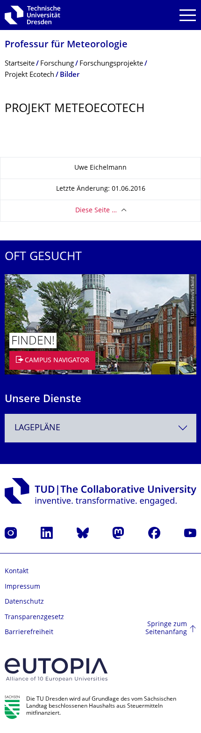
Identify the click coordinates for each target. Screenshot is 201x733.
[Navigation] (187, 15)
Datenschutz (24, 602)
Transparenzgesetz (34, 617)
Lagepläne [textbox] (37, 428)
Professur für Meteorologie (66, 45)
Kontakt (17, 571)
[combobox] (100, 428)
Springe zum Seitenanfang (166, 628)
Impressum (22, 587)
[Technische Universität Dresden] (32, 15)
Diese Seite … (96, 211)
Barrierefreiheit (29, 632)
